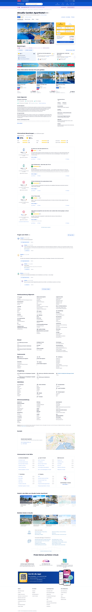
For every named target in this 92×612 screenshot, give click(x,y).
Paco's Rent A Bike (41, 465)
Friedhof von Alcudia (21, 465)
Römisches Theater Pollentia (23, 463)
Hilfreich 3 (27, 269)
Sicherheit (48, 604)
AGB (47, 599)
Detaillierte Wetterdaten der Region (46, 551)
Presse (62, 594)
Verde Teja (39, 481)
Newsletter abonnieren (22, 597)
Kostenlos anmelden (71, 7)
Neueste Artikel (63, 599)
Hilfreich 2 (27, 250)
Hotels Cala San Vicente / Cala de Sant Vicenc (59, 534)
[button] (28, 30)
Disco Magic (20, 476)
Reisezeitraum (68, 26)
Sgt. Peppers (60, 463)
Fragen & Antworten (21, 594)
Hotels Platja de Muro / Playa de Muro (41, 531)
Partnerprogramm (35, 594)
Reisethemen (63, 597)
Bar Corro (59, 465)
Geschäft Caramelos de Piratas (43, 478)
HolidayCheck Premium (22, 601)
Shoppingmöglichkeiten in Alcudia (44, 485)
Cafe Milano (20, 480)
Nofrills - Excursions (41, 460)
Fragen (37, 19)
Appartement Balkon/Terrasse (24, 221)
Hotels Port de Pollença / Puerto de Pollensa (59, 531)
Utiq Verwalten (49, 597)
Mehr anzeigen (19, 123)
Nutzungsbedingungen (50, 592)
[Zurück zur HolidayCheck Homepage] (20, 4)
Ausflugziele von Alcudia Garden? (40, 543)
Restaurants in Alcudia (61, 469)
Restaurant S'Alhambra (61, 467)
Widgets (33, 592)
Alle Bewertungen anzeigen (45, 227)
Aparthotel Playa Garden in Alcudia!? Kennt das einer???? (43, 539)
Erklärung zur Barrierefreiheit (51, 602)
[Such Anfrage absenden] (41, 4)
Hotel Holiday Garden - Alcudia (57, 539)
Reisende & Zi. (68, 29)
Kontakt (19, 592)
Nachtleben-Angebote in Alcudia (23, 485)
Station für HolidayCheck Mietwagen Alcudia (66, 373)
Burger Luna (60, 460)
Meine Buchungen (21, 590)
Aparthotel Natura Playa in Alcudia (57, 540)
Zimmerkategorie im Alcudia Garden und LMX (59, 542)
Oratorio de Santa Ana (22, 467)
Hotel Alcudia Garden (38, 542)
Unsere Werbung (64, 592)
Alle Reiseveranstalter (21, 604)
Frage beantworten (25, 242)
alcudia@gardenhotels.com (26, 442)
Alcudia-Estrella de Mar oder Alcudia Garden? (42, 540)
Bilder (33, 19)
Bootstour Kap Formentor (42, 463)
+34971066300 (24, 443)
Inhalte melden (20, 606)
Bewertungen (27, 19)
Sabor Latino (20, 481)
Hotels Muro (54, 533)
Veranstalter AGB (49, 590)
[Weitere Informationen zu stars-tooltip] (29, 504)
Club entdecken (63, 7)
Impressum (48, 606)
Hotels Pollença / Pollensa (39, 534)
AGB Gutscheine (49, 601)
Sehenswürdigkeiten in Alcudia (23, 469)
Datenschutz (49, 594)
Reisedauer (58, 29)
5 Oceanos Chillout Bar (22, 483)
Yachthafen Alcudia (21, 460)
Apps (19, 602)
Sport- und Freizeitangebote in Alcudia (44, 469)
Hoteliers (33, 590)
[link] (57, 4)
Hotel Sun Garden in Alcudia (56, 543)
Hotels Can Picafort (38, 533)
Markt (39, 476)
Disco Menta (20, 478)
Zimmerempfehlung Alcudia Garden (40, 544)
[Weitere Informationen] (70, 39)
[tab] (60, 23)
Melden (32, 242)
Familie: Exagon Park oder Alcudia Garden (58, 544)
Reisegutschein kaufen (21, 599)
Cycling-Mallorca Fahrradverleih (43, 467)
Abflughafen (59, 26)
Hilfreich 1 (27, 284)
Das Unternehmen (64, 590)
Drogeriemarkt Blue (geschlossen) (44, 483)
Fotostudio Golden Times (42, 480)
